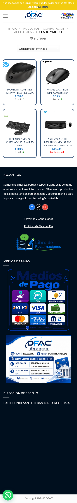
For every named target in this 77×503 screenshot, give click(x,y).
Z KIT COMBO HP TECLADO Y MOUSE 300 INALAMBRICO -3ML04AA (57, 142)
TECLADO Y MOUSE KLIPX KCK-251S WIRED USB (20, 142)
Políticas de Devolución (38, 226)
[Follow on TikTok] (39, 207)
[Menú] (5, 16)
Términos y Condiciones (38, 218)
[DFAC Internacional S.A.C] (34, 16)
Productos (30, 28)
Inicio (13, 28)
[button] (8, 495)
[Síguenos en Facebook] (32, 207)
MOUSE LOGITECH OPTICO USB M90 (57, 91)
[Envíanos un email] (45, 207)
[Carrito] (67, 16)
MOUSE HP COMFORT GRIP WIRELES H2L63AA (19, 91)
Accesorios (23, 31)
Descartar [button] (43, 6)
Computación (54, 28)
